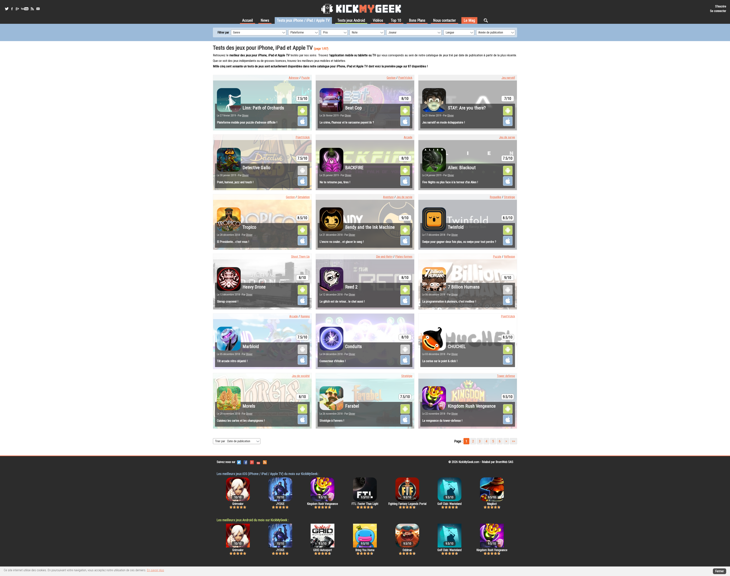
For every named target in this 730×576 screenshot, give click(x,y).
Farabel (352, 406)
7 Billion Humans (464, 287)
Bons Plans (417, 20)
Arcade (408, 137)
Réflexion (509, 256)
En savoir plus (155, 570)
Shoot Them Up (300, 256)
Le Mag (469, 20)
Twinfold (456, 227)
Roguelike (495, 197)
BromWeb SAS (504, 462)
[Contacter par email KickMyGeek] (38, 9)
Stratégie (509, 197)
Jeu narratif (508, 78)
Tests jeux (303, 20)
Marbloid (251, 346)
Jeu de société (301, 376)
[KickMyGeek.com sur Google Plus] (252, 462)
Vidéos (378, 20)
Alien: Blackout (462, 167)
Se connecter (718, 11)
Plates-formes (403, 256)
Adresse (294, 78)
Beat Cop (353, 108)
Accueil (247, 20)
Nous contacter (444, 20)
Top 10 (396, 20)
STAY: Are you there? (467, 108)
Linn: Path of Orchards (263, 108)
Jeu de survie (507, 137)
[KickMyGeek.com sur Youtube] (258, 462)
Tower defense (506, 376)
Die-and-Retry (384, 256)
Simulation (304, 197)
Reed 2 (351, 287)
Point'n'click (405, 78)
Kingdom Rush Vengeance (472, 406)
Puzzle (305, 78)
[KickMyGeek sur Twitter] (7, 9)
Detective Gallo (256, 167)
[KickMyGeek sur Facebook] (12, 9)
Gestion (391, 78)
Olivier (245, 115)
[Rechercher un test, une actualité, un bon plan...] (486, 20)
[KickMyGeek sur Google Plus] (17, 9)
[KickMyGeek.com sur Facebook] (245, 462)
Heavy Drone (254, 287)
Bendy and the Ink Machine (370, 227)
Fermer (719, 571)
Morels (249, 406)
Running (305, 316)
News (265, 20)
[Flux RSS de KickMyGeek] (32, 9)
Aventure (388, 197)
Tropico (249, 227)
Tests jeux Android (351, 20)
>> (513, 441)
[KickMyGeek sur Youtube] (24, 9)
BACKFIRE (354, 167)
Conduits (353, 346)
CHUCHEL (457, 346)
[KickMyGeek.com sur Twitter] (239, 462)
